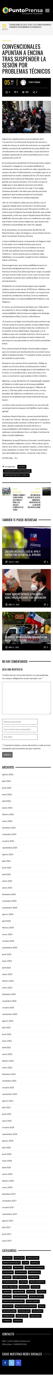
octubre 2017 (8, 1207)
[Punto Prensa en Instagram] (18, 1363)
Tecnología (24, 1311)
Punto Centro (36, 1296)
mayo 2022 (7, 1041)
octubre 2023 (8, 941)
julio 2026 (6, 781)
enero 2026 (7, 821)
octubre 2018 (8, 1127)
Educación (21, 1272)
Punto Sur (7, 1306)
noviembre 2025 (9, 834)
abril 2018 (6, 1167)
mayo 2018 (7, 1160)
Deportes (18, 1267)
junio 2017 (6, 1234)
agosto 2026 (7, 774)
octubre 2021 (8, 1087)
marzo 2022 (7, 1054)
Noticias (35, 1287)
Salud (41, 1306)
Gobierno (33, 1277)
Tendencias (8, 1316)
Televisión (37, 1311)
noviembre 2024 (9, 901)
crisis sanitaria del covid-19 (16, 475)
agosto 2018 (7, 1141)
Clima (25, 1263)
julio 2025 (6, 861)
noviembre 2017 (9, 1201)
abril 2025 (6, 874)
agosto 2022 (7, 1021)
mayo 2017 (7, 1240)
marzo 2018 (7, 1174)
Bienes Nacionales (11, 1263)
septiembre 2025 (9, 847)
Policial (30, 1292)
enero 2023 (7, 987)
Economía (8, 1272)
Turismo (7, 1320)
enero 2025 (7, 887)
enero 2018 (7, 1187)
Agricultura (32, 1258)
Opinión (6, 1292)
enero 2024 (7, 934)
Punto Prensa (34, 82)
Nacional (24, 1287)
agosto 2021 (7, 1101)
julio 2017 (6, 1227)
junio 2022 (6, 1034)
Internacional (10, 1282)
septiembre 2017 (9, 1214)
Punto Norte (33, 1301)
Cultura (7, 1267)
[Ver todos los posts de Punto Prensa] (23, 82)
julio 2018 (6, 1147)
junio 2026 (6, 788)
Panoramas (19, 1292)
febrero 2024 (8, 927)
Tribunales (35, 1316)
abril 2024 (6, 921)
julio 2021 (6, 1107)
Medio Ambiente (37, 1282)
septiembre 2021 (9, 1094)
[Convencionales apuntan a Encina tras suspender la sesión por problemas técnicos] (26, 116)
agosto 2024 (7, 914)
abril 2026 (6, 801)
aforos (22, 467)
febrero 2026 (8, 814)
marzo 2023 (7, 974)
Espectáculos (20, 1277)
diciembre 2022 (9, 994)
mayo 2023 (7, 961)
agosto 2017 (7, 1220)
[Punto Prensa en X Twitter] (12, 1363)
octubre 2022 (8, 1007)
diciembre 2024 (9, 894)
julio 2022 (6, 1027)
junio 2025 (6, 867)
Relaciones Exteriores (26, 1306)
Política (7, 41)
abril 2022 (6, 1047)
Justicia (23, 1282)
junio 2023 (6, 954)
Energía (6, 1277)
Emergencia (34, 1272)
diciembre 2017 (9, 1194)
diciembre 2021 (9, 1074)
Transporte (22, 1316)
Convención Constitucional (17, 471)
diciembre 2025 (9, 827)
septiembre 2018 (9, 1134)
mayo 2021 (7, 1121)
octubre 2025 (8, 841)
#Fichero (7, 1258)
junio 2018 (6, 1154)
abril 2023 (6, 967)
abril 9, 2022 (14, 647)
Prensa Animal (20, 1296)
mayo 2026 (7, 794)
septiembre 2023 (9, 947)
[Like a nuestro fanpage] (5, 1363)
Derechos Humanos (34, 1267)
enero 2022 (7, 1067)
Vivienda (18, 1320)
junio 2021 (6, 1114)
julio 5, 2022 (14, 562)
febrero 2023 (8, 981)
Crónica (35, 1263)
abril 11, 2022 (14, 604)
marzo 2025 (7, 881)
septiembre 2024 (9, 907)
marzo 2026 (7, 808)
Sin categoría (9, 1311)
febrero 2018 (8, 1181)
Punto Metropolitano (13, 1301)
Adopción (19, 1258)
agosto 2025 (7, 854)
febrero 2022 (8, 1061)
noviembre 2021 (9, 1081)
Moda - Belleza (10, 1287)
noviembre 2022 (9, 1001)
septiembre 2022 (9, 1014)
